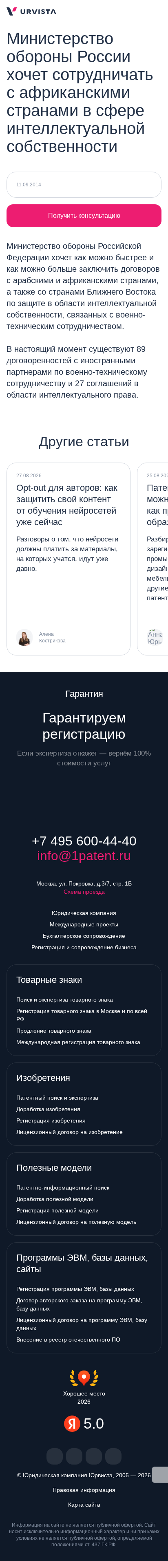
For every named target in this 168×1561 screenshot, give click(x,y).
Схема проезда (84, 891)
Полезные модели (54, 1168)
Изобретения (43, 1078)
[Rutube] (94, 1456)
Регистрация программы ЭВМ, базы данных (75, 1289)
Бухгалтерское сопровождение (84, 936)
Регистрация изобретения (51, 1120)
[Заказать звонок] (128, 11)
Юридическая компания (84, 913)
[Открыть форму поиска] (141, 11)
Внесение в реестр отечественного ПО (68, 1339)
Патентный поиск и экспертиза (57, 1097)
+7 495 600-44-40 (84, 841)
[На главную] (31, 11)
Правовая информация (84, 1490)
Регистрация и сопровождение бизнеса (84, 947)
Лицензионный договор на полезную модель (76, 1222)
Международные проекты (84, 924)
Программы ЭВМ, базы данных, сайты (82, 1263)
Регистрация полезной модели (57, 1210)
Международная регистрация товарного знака (78, 1042)
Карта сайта (84, 1504)
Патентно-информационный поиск (62, 1187)
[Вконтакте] (54, 1456)
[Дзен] (74, 1456)
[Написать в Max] (114, 11)
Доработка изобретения (48, 1109)
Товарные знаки (49, 980)
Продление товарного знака (53, 1030)
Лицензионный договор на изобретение (69, 1132)
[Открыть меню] (154, 11)
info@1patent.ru (84, 855)
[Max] (113, 1456)
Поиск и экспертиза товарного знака (64, 999)
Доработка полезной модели (54, 1199)
